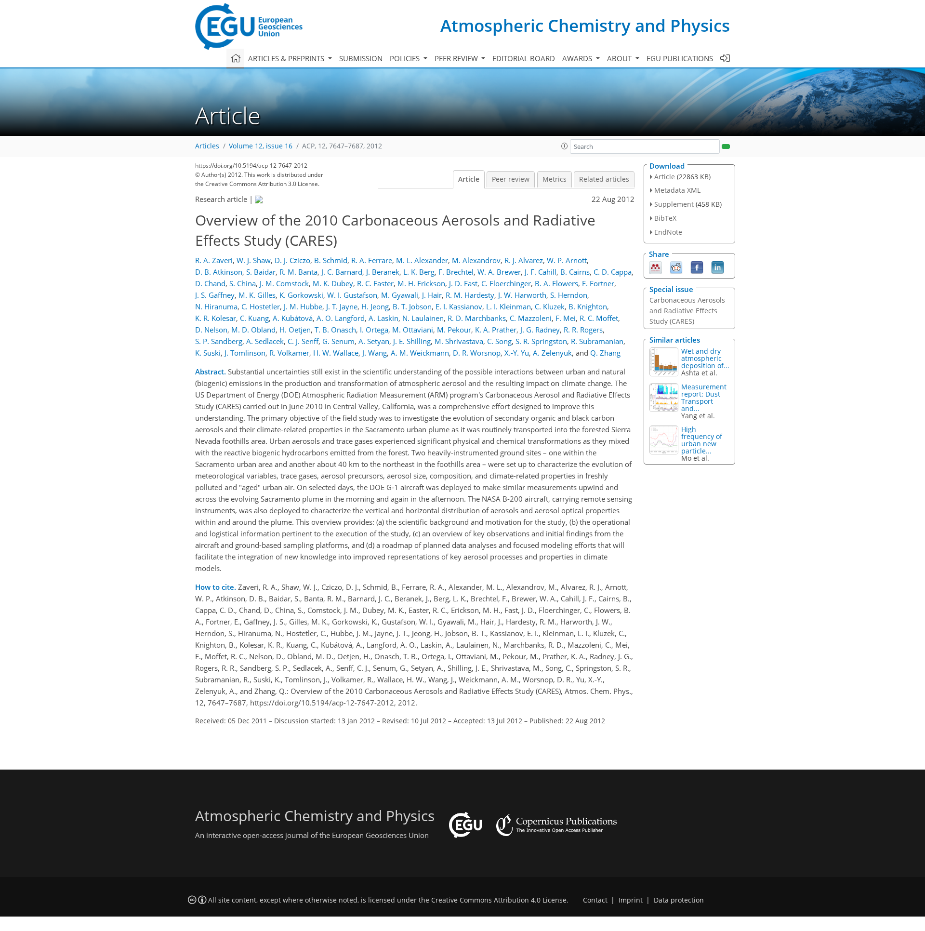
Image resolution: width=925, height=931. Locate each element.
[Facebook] (696, 266)
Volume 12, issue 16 (260, 146)
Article (468, 179)
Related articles (604, 179)
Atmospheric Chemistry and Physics (585, 25)
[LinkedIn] (717, 266)
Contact (595, 900)
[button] (564, 146)
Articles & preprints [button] (287, 58)
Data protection (679, 900)
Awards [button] (578, 58)
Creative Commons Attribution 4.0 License (499, 900)
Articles (207, 146)
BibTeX (665, 218)
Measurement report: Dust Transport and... (704, 397)
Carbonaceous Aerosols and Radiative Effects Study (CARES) (687, 310)
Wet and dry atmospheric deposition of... (705, 358)
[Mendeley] (655, 266)
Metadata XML (677, 190)
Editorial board (523, 58)
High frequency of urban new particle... (701, 440)
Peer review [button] (457, 58)
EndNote (668, 232)
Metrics (554, 179)
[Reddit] (676, 266)
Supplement (674, 204)
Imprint (631, 900)
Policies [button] (406, 58)
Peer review (510, 179)
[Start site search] (726, 146)
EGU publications (680, 58)
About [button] (620, 58)
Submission (361, 58)
